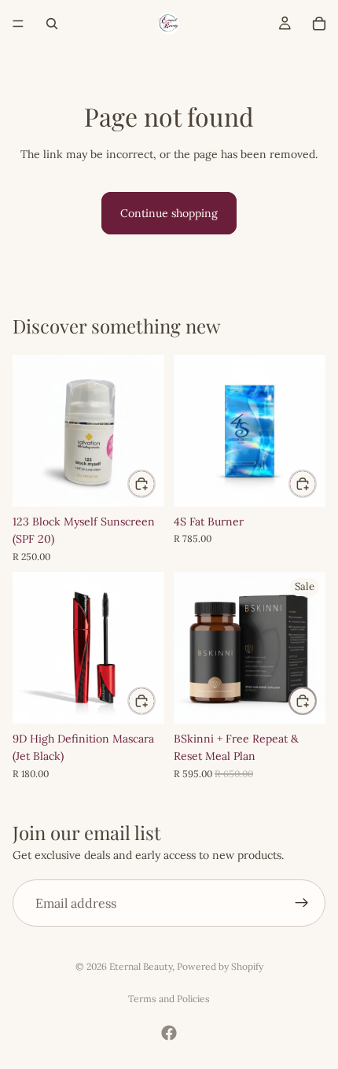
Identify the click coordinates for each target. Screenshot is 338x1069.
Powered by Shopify (220, 966)
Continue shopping (169, 213)
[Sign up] (301, 903)
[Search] (52, 23)
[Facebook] (169, 1032)
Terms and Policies (169, 998)
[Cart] (319, 23)
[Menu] (18, 24)
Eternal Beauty (140, 966)
